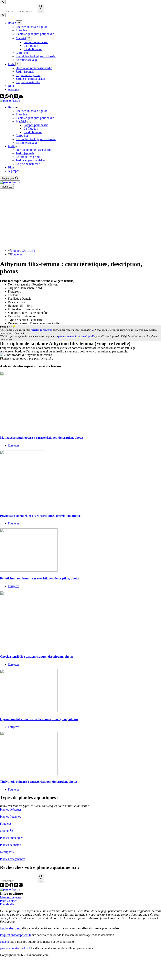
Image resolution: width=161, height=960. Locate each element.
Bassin (12, 107)
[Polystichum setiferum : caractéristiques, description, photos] (29, 570)
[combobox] (18, 881)
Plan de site (7, 904)
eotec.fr (4, 941)
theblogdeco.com (10, 928)
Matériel (21, 121)
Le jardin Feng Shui (28, 156)
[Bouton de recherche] (40, 878)
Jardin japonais (25, 153)
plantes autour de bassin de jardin (76, 336)
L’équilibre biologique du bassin (36, 139)
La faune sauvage (27, 142)
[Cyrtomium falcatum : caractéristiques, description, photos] (29, 711)
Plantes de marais (10, 845)
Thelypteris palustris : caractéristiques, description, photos (38, 781)
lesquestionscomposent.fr (15, 935)
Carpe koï (22, 135)
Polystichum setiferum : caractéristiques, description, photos (40, 578)
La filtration (31, 128)
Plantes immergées (11, 837)
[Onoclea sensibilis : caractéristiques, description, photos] (19, 649)
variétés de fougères (41, 329)
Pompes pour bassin (36, 125)
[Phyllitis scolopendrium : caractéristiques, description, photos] (22, 508)
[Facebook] (11, 97)
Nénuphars (7, 852)
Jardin (11, 146)
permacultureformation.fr (15, 948)
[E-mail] (21, 97)
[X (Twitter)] (16, 97)
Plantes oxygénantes (12, 859)
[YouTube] (2, 97)
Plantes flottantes (10, 816)
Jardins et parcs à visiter (30, 160)
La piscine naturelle (28, 164)
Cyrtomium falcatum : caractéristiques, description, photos (39, 719)
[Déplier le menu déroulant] (19, 108)
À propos (13, 171)
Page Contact (8, 900)
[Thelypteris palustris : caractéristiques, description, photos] (29, 774)
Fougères (16, 254)
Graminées (6, 830)
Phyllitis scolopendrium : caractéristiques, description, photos (40, 515)
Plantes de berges (10, 809)
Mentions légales (10, 897)
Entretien (21, 114)
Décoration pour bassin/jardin (34, 149)
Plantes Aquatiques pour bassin (35, 118)
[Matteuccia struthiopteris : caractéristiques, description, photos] (22, 429)
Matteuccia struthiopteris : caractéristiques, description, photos (41, 437)
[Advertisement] (80, 218)
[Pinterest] (7, 97)
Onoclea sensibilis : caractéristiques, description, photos (36, 656)
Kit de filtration (33, 132)
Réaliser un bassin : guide (31, 111)
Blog (11, 167)
